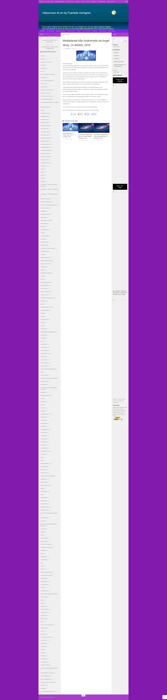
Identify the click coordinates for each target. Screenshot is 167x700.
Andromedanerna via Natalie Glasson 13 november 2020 (68, 135)
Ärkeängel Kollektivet (46, 138)
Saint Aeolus (44, 578)
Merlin (42, 488)
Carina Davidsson (45, 235)
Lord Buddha (44, 435)
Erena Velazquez (45, 285)
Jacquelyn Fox (44, 344)
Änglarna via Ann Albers (46, 90)
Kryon (42, 404)
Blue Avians (44, 217)
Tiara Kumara (44, 658)
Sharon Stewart (44, 609)
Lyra (42, 457)
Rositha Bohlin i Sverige (46, 575)
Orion (42, 535)
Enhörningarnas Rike (46, 282)
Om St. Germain (85, 1)
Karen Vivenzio (44, 375)
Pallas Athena (44, 541)
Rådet (42, 566)
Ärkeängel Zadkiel (45, 162)
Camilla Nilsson (44, 229)
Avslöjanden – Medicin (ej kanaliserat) (50, 189)
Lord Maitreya (44, 448)
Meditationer (44, 479)
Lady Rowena (44, 423)
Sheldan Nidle (44, 612)
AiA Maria (43, 65)
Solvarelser (43, 634)
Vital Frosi (43, 685)
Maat (42, 460)
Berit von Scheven (45, 208)
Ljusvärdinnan (44, 432)
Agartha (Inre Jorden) (46, 62)
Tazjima (43, 649)
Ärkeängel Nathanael (46, 150)
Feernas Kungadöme (46, 291)
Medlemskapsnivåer (119, 61)
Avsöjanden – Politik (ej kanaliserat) (49, 194)
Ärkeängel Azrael (45, 122)
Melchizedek (44, 482)
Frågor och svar (70, 1)
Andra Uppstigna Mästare (47, 80)
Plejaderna (43, 550)
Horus (42, 325)
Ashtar (42, 175)
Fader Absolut (44, 288)
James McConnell (45, 353)
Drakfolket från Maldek (46, 273)
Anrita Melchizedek (45, 107)
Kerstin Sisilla (44, 384)
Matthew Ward (44, 472)
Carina (42, 232)
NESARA (43, 521)
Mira (42, 494)
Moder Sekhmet (44, 503)
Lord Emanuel (44, 438)
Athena (42, 178)
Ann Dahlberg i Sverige (46, 96)
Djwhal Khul (44, 266)
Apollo (42, 110)
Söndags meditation (59, 1)
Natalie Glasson (44, 517)
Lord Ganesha (44, 441)
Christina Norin (44, 245)
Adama (42, 59)
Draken (42, 270)
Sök (113, 38)
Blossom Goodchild (45, 214)
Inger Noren (43, 328)
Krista (42, 398)
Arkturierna (43, 165)
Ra (41, 562)
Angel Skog (43, 86)
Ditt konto (116, 58)
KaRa (42, 372)
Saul (42, 603)
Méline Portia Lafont (45, 485)
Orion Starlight (44, 538)
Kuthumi (43, 411)
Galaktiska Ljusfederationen (47, 297)
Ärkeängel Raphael (45, 153)
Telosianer (43, 655)
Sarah (42, 600)
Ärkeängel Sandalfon (46, 156)
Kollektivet (43, 392)
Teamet (42, 652)
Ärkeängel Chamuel (45, 125)
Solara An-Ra (44, 627)
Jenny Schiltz (44, 359)
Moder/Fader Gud (45, 507)
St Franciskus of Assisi (46, 637)
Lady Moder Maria (45, 414)
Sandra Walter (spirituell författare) (49, 593)
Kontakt (78, 1)
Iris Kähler (43, 338)
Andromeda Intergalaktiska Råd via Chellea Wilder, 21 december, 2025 (101, 136)
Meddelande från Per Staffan (47, 476)
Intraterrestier (44, 335)
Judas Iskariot (44, 365)
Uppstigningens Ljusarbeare (47, 673)
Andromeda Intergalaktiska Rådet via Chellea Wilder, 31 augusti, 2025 (85, 136)
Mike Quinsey (44, 491)
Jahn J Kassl (44, 347)
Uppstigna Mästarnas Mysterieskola (49, 668)
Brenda (42, 226)
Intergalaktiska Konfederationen (48, 331)
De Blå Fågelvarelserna (46, 260)
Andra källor (44, 77)
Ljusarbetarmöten (45, 429)
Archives (115, 70)
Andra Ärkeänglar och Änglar (47, 74)
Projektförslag (101, 1)
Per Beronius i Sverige (46, 547)
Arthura (42, 169)
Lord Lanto (43, 445)
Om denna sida (49, 1)
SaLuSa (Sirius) (44, 584)
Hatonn (42, 316)
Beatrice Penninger (45, 198)
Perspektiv (93, 1)
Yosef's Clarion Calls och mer (48, 691)
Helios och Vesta (45, 319)
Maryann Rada (44, 466)
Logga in (116, 52)
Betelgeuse (43, 211)
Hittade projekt (110, 1)
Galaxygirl (43, 300)
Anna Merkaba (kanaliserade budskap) (50, 102)
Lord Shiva (43, 454)
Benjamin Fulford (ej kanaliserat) (48, 205)
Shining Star (44, 615)
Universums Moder (45, 665)
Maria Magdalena (45, 463)
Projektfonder (44, 556)
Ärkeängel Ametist (45, 113)
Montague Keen (44, 510)
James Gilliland (44, 350)
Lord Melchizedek (45, 451)
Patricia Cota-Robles (46, 544)
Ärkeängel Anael (45, 116)
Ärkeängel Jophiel (45, 134)
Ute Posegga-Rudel (45, 676)
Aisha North (43, 68)
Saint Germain (44, 581)
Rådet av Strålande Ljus (46, 572)
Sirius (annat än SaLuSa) (47, 624)
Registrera (116, 55)
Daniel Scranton (44, 257)
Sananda (43, 587)
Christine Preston (45, 251)
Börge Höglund (44, 223)
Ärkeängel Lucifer (45, 141)
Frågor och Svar (44, 294)
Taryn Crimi (43, 646)
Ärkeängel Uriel (44, 159)
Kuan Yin (43, 407)
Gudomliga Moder (45, 310)
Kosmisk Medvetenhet (46, 395)
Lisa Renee (43, 426)
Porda (42, 553)
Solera (42, 631)
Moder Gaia (43, 500)
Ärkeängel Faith (44, 128)
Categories (115, 44)
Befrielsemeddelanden (46, 201)
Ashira (42, 172)
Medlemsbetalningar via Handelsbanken (120, 65)
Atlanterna (43, 181)
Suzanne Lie (44, 640)
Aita (42, 71)
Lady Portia (43, 420)
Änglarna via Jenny (45, 93)
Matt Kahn (43, 469)
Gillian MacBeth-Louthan (46, 307)
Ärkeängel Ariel (44, 119)
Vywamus (43, 688)
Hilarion (43, 322)
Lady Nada (43, 417)
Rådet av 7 (43, 569)
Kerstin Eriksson (45, 381)
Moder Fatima (44, 497)
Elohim (42, 279)
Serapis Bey (44, 606)
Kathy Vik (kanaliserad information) (49, 378)
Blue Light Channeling (46, 220)
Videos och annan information (48, 682)
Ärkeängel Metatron (45, 144)
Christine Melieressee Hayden (48, 248)
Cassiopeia (43, 239)
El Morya (43, 276)
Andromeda (66, 34)
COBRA (43, 254)
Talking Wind (44, 643)
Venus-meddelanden (46, 679)
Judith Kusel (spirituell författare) (48, 369)
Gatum (42, 304)
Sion (42, 621)
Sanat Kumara (44, 590)
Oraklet (42, 532)
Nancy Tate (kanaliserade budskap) (49, 513)
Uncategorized (44, 662)
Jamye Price (44, 356)
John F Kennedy (45, 362)
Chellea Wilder (44, 242)
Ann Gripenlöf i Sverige (46, 99)
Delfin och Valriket (45, 263)
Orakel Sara (44, 528)
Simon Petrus (44, 618)
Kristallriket (43, 401)
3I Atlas (42, 55)
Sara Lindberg (44, 597)
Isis (42, 341)
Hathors (43, 313)
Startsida (41, 1)
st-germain (67, 48)
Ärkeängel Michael (45, 147)
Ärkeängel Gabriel (45, 131)
